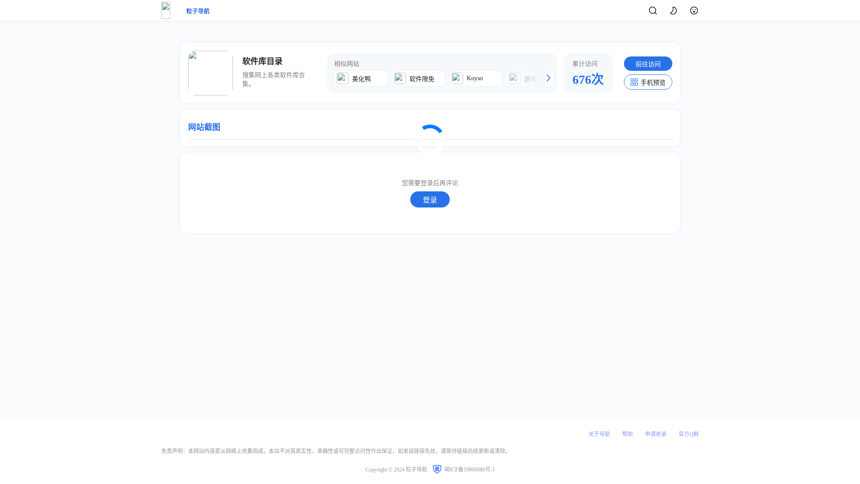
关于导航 (599, 434)
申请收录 (655, 434)
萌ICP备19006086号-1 (469, 470)
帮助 (627, 434)
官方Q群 (689, 434)
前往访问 (648, 64)
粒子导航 (198, 11)
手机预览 (653, 82)
